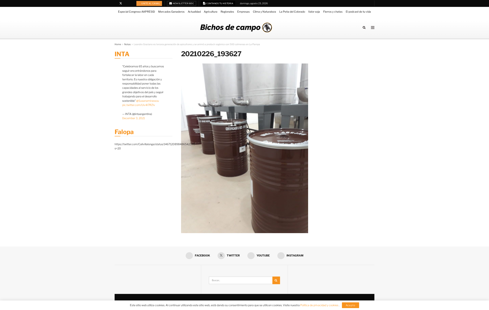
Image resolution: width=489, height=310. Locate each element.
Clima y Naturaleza (264, 11)
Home (118, 44)
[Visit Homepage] (236, 27)
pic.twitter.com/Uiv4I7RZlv (138, 105)
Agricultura (210, 11)
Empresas (243, 11)
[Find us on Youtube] (126, 3)
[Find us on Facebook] (116, 3)
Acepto (350, 305)
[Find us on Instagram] (131, 3)
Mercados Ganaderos (171, 11)
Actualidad (194, 11)
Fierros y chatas (332, 11)
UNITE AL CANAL (150, 3)
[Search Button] (364, 27)
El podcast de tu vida (358, 11)
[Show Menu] (372, 27)
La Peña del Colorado (292, 11)
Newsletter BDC (183, 3)
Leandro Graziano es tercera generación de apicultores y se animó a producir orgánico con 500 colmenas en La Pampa (197, 44)
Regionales (227, 11)
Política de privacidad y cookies (319, 305)
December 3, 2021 (133, 118)
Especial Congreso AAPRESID (136, 11)
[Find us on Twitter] (120, 3)
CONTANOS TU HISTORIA (219, 3)
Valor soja (314, 11)
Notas (127, 44)
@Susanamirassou (147, 100)
